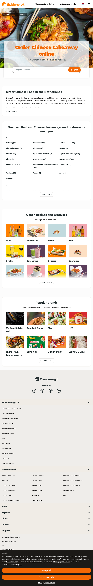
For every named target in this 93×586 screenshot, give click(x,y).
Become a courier (69, 4)
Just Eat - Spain (7, 495)
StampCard (6, 443)
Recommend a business (10, 418)
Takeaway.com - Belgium (71, 475)
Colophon (5, 458)
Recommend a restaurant (11, 537)
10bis (64, 495)
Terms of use (6, 448)
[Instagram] (42, 390)
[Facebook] (34, 390)
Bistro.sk (5, 480)
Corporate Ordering (45, 4)
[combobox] (40, 69)
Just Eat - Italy (37, 480)
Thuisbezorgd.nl (68, 490)
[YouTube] (58, 390)
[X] (50, 390)
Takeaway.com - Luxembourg (73, 480)
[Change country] (83, 4)
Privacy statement (8, 453)
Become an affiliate (9, 428)
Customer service (8, 413)
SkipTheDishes (37, 500)
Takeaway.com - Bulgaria (71, 485)
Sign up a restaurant (9, 541)
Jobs (3, 438)
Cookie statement (8, 463)
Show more (10, 111)
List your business (8, 423)
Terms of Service (7, 549)
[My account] (88, 4)
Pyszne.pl (35, 495)
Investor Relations (8, 475)
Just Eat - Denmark (8, 490)
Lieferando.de (37, 490)
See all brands (45, 360)
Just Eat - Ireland (38, 475)
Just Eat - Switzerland (9, 485)
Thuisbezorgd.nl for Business (12, 408)
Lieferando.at (37, 485)
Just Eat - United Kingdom (11, 500)
